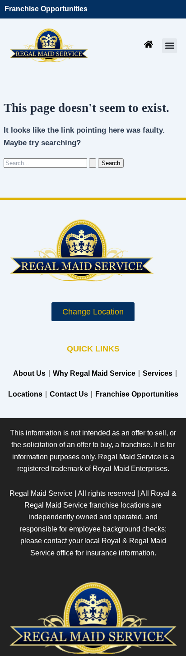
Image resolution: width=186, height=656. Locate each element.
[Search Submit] (92, 163)
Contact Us (69, 394)
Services (157, 373)
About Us (29, 373)
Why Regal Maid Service (94, 373)
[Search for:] (51, 162)
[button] (169, 45)
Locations (25, 394)
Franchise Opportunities (46, 9)
